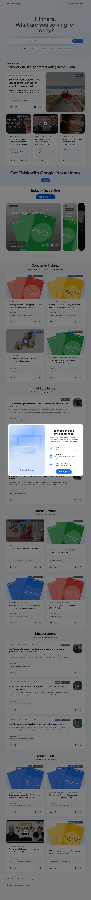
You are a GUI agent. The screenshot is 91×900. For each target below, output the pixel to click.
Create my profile (64, 472)
